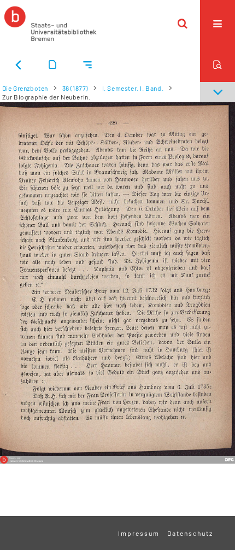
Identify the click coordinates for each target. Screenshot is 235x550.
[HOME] (50, 23)
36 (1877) (75, 88)
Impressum (139, 533)
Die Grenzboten (25, 88)
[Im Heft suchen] (217, 64)
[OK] (182, 23)
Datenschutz (190, 533)
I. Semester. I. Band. (133, 88)
